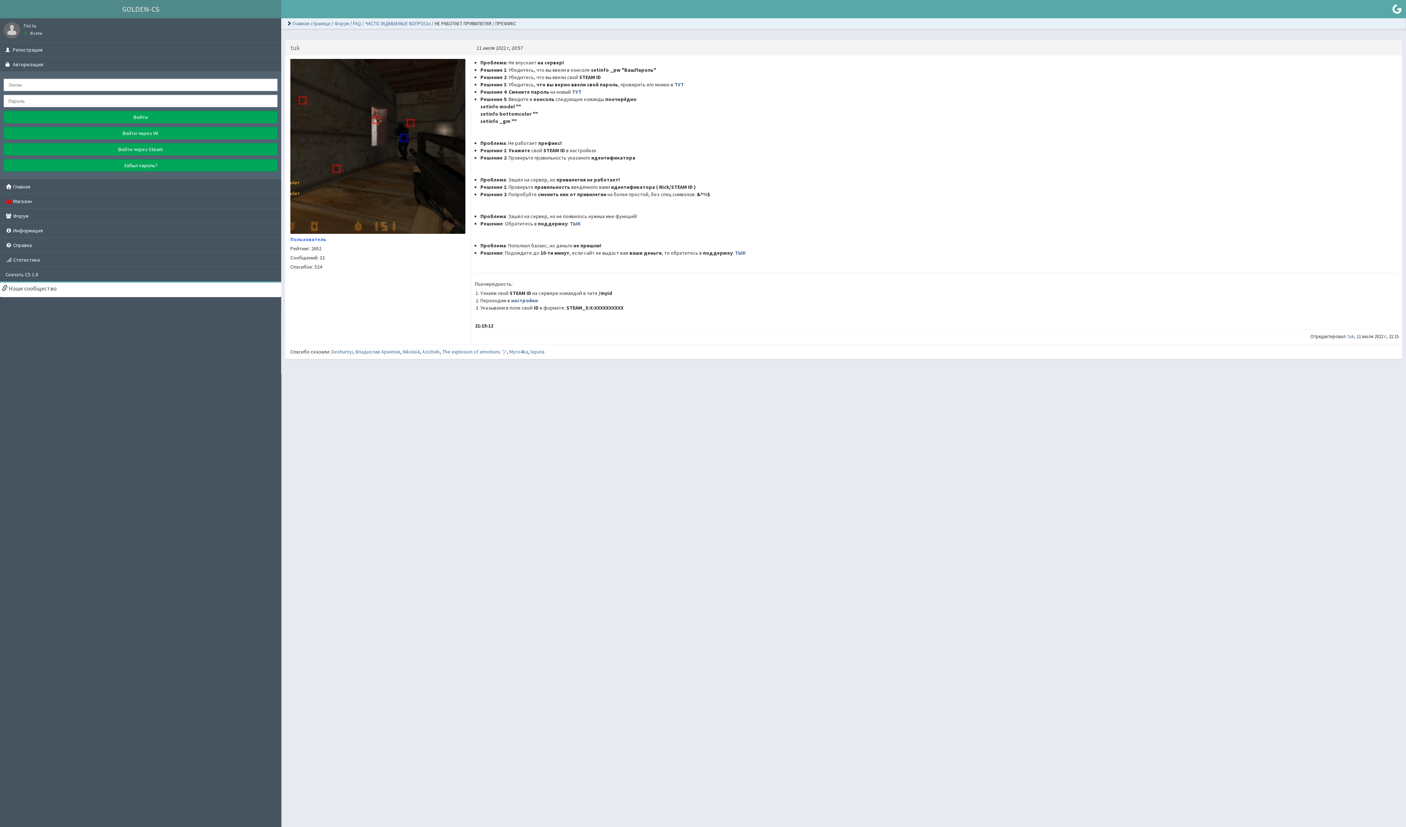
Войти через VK (141, 133)
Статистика (26, 260)
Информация (27, 230)
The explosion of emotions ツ (474, 351)
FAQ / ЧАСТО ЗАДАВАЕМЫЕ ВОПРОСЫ (392, 23)
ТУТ (679, 84)
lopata (537, 351)
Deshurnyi (342, 351)
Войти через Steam (140, 149)
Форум (20, 216)
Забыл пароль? (140, 165)
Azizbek (431, 351)
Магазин (22, 201)
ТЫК (575, 223)
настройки (524, 300)
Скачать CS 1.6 (21, 274)
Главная (21, 186)
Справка (22, 245)
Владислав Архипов (378, 351)
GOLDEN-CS (140, 9)
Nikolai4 (411, 351)
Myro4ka (518, 351)
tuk (295, 48)
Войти (141, 117)
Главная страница (311, 23)
